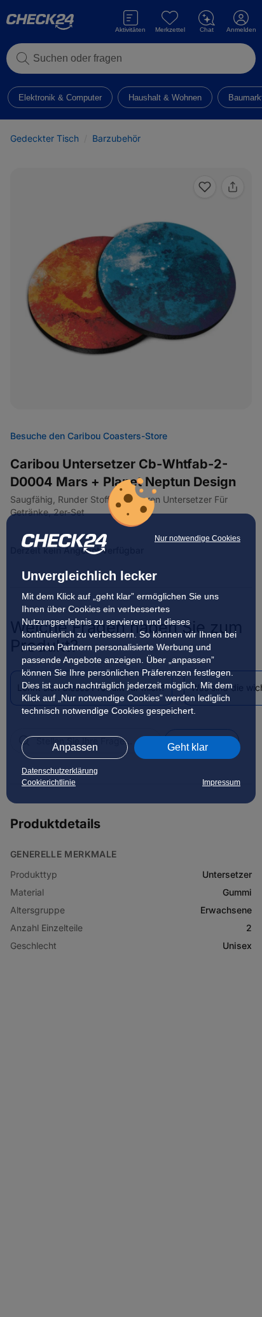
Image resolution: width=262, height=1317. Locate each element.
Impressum (221, 782)
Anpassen (75, 747)
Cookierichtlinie (49, 782)
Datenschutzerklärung (60, 771)
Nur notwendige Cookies (197, 538)
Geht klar (187, 747)
